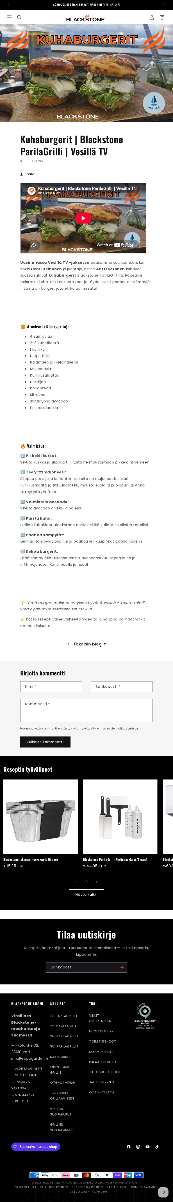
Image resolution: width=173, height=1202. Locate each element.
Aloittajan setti (28, 1068)
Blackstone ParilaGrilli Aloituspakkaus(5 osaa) (115, 860)
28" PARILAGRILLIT (64, 1036)
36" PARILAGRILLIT (64, 1046)
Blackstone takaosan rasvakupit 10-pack (30, 860)
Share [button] (29, 174)
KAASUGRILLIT (61, 1056)
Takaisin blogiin (90, 644)
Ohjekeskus (25, 1095)
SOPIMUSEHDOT (102, 1052)
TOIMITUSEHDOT (102, 1041)
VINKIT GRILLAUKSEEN (100, 1018)
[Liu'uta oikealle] (96, 882)
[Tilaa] (122, 967)
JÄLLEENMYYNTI (101, 1082)
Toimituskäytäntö (144, 1187)
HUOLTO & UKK (101, 1031)
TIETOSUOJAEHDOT (105, 1072)
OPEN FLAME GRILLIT (60, 1070)
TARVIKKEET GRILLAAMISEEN (62, 1096)
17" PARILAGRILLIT (63, 1016)
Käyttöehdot (116, 1187)
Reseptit (21, 1101)
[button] (9, 17)
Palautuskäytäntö (54, 1187)
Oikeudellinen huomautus (88, 1191)
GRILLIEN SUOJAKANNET (61, 1127)
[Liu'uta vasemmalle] (77, 882)
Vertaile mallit (27, 1075)
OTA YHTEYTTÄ (101, 1092)
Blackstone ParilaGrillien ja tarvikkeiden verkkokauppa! (86, 1182)
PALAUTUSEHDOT (103, 1062)
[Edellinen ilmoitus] (9, 5)
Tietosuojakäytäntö (87, 1187)
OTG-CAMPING (62, 1082)
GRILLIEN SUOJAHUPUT (61, 1112)
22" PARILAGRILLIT (64, 1026)
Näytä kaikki (86, 894)
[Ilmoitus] (164, 5)
